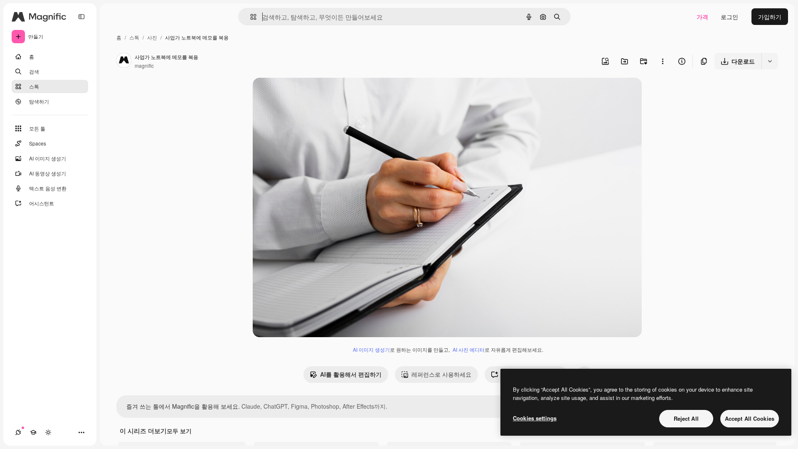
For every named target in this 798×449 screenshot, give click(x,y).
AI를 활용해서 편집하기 (351, 374)
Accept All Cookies (749, 418)
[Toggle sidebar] (81, 16)
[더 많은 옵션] (662, 61)
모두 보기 (179, 431)
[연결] (18, 432)
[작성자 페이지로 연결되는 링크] (123, 61)
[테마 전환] (48, 432)
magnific (144, 65)
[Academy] (33, 432)
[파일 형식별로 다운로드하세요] (769, 61)
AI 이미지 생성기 (371, 349)
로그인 (729, 16)
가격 (702, 16)
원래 (300, 93)
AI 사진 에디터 (469, 349)
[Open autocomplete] (250, 17)
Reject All (686, 418)
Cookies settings (535, 418)
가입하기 (769, 16)
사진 (152, 37)
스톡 (134, 37)
